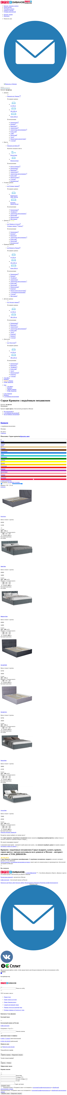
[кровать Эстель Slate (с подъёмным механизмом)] (17, 804)
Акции (8, 10)
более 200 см (14, 116)
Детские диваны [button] (8, 299)
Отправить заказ (5, 1085)
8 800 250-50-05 (5, 880)
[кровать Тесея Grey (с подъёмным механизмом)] (17, 509)
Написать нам (4, 882)
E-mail (18, 1080)
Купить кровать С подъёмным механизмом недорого (15, 862)
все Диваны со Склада (14, 224)
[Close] (1, 1020)
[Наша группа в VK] (7, 962)
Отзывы (10, 11)
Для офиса (7, 378)
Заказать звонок (20, 1031)
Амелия (4, 665)
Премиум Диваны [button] (9, 244)
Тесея (3, 516)
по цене (17, 482)
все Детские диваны (13, 302)
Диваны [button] (6, 92)
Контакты (6, 16)
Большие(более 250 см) (14, 203)
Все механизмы (8, 411)
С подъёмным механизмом (11, 396)
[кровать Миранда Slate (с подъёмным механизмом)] (17, 610)
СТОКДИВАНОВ (31, 873)
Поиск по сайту (20, 988)
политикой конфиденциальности (42, 1087)
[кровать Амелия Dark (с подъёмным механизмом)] (17, 659)
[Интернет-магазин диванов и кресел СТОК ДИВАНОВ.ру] (12, 873)
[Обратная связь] (35, 82)
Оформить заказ (5, 1093)
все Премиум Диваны (14, 248)
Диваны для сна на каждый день (13, 1007)
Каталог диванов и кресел (11, 6)
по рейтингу (11, 482)
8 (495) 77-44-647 (5, 1038)
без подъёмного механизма (11, 414)
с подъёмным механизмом (11, 413)
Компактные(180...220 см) (14, 196)
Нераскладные (14, 160)
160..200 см (13, 111)
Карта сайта (12, 882)
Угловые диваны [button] (8, 182)
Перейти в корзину (5, 1054)
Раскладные (13, 155)
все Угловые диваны (13, 186)
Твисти (4, 760)
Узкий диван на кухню (10, 999)
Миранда (4, 616)
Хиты (8, 7)
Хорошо (3, 971)
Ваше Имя (19, 1075)
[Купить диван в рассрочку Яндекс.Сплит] (11, 968)
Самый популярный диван (11, 1005)
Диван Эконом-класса (10, 1002)
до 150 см (13, 105)
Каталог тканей (8, 14)
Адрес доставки (19, 1084)
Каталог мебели (5, 88)
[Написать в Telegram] (10, 84)
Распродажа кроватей (7, 877)
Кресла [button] (6, 142)
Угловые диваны (12, 226)
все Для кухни (11, 342)
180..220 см (13, 317)
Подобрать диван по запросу (9, 846)
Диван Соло (7, 997)
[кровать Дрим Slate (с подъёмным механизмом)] (17, 560)
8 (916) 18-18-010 (5, 1041)
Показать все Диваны (14, 96)
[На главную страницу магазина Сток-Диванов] (16, 3)
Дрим (3, 566)
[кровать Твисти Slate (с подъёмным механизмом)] (17, 754)
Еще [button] (5, 385)
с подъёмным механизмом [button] (8, 426)
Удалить (3, 1063)
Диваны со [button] (9, 220)
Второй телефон (20, 1079)
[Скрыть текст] (1, 865)
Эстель (4, 810)
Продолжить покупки (17, 1054)
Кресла (20, 226)
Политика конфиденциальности (49, 882)
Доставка (9, 9)
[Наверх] (1, 973)
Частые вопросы (29, 882)
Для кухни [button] (7, 339)
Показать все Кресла (13, 145)
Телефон (18, 1077)
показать (3, 487)
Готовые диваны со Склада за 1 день (14, 1010)
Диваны (8, 380)
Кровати (6, 379)
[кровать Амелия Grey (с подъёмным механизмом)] (17, 706)
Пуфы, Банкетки (8, 382)
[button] (33, 429)
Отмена (9, 1063)
